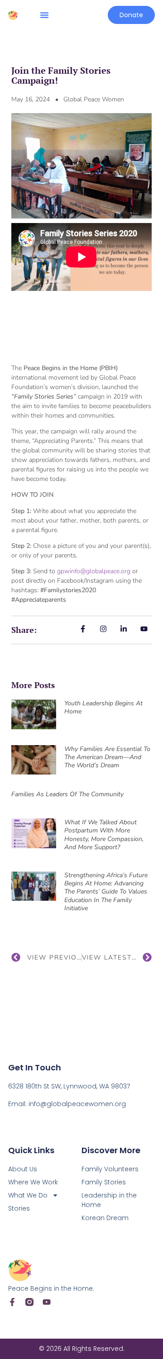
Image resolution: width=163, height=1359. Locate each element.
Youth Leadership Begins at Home (103, 707)
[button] (44, 15)
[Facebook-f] (12, 1302)
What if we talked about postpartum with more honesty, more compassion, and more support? (104, 834)
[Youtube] (47, 1302)
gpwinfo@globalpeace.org (93, 571)
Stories (19, 1208)
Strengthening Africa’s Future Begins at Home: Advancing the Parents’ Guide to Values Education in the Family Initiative (106, 891)
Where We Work (33, 1182)
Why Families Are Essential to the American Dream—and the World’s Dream (107, 757)
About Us (22, 1169)
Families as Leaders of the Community (67, 794)
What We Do (28, 1195)
